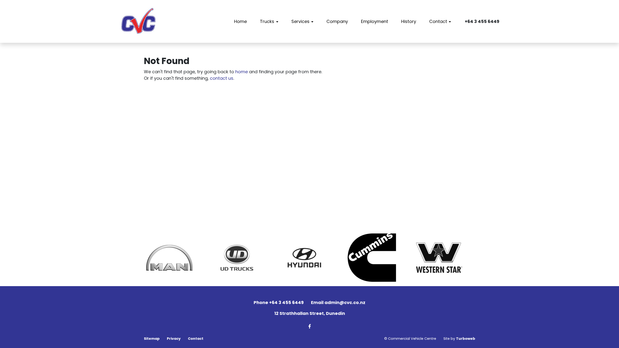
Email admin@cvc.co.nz (338, 302)
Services (300, 21)
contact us (221, 78)
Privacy (174, 338)
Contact (438, 21)
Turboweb (465, 338)
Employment (374, 21)
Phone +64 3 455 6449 (279, 302)
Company (337, 21)
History (408, 21)
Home (240, 21)
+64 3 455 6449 (482, 21)
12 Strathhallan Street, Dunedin (309, 313)
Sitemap (152, 338)
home (241, 72)
